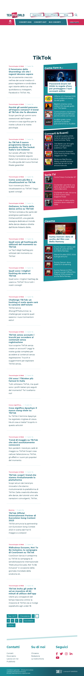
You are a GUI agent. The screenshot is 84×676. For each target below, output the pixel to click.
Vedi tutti (74, 22)
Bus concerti (55, 22)
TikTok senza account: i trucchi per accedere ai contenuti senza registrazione (21, 338)
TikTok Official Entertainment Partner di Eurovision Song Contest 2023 (22, 517)
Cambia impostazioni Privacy (16, 671)
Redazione (35, 656)
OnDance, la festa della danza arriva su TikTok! (21, 207)
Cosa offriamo (51, 15)
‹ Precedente (24, 616)
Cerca (75, 15)
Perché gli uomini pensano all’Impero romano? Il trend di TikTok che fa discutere (23, 109)
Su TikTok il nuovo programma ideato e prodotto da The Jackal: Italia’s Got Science (22, 146)
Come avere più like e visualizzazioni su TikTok (22, 181)
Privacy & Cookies (27, 670)
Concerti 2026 (25, 22)
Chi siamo (35, 653)
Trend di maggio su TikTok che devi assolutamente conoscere (23, 442)
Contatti (10, 653)
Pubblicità (11, 662)
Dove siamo (11, 656)
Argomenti (36, 15)
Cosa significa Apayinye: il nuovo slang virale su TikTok (23, 410)
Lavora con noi (12, 659)
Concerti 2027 (40, 22)
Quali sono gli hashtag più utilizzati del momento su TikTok (23, 244)
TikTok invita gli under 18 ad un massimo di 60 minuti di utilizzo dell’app (22, 591)
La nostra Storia (37, 659)
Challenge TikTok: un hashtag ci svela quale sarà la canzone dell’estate (23, 302)
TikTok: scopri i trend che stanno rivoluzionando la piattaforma (22, 477)
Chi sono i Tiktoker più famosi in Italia (21, 379)
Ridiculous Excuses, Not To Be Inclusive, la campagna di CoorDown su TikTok (23, 550)
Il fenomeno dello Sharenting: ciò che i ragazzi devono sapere (21, 71)
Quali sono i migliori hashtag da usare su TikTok (20, 273)
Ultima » (11, 625)
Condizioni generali (13, 670)
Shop (66, 15)
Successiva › (28, 621)
